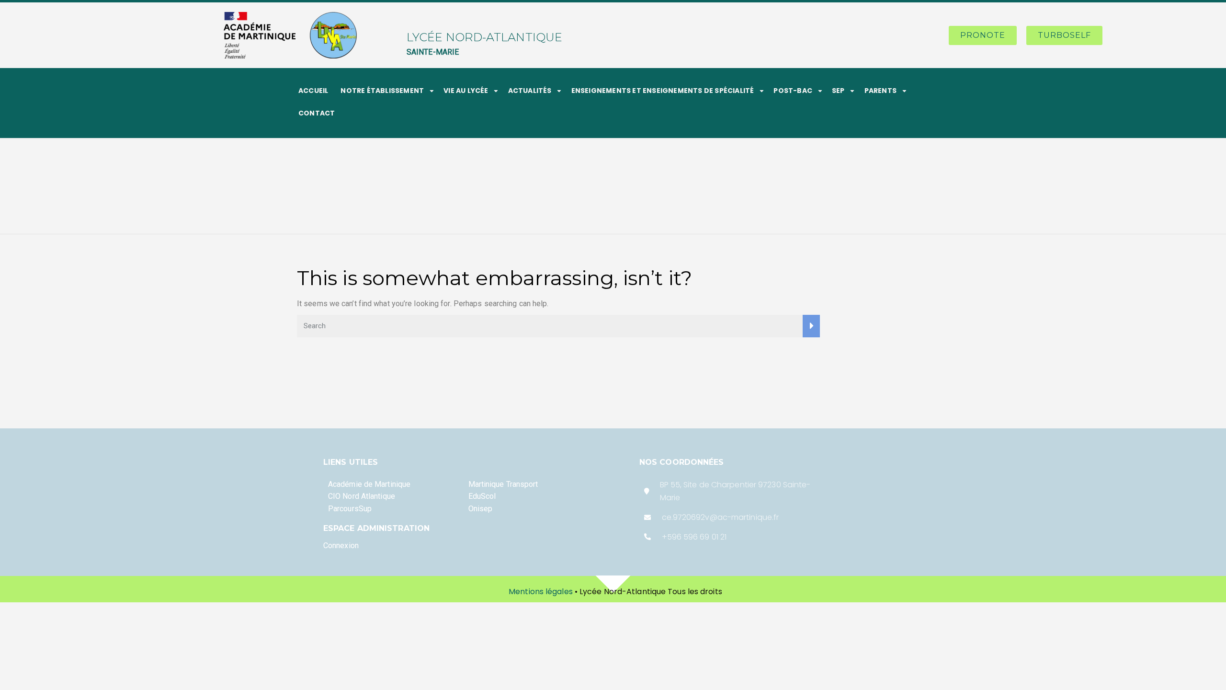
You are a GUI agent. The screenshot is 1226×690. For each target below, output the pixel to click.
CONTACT (316, 113)
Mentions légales (541, 591)
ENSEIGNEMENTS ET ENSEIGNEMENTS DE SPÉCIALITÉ (662, 90)
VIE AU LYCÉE (465, 90)
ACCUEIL (313, 90)
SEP (838, 90)
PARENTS (880, 90)
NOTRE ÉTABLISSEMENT (382, 90)
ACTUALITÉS (530, 90)
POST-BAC (792, 90)
